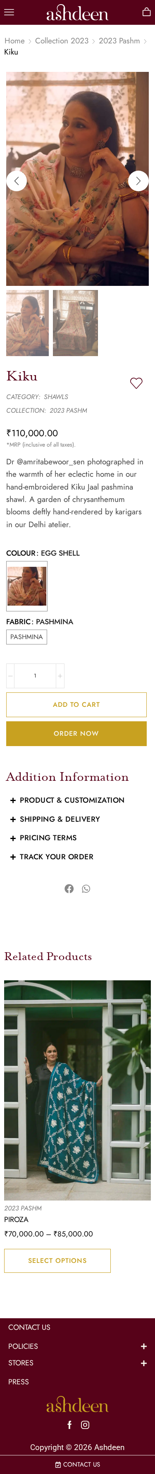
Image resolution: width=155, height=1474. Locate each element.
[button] (9, 12)
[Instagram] (85, 1425)
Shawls (56, 397)
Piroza (16, 1219)
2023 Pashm (119, 40)
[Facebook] (70, 1425)
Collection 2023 (61, 40)
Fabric (18, 622)
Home (15, 40)
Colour (21, 553)
